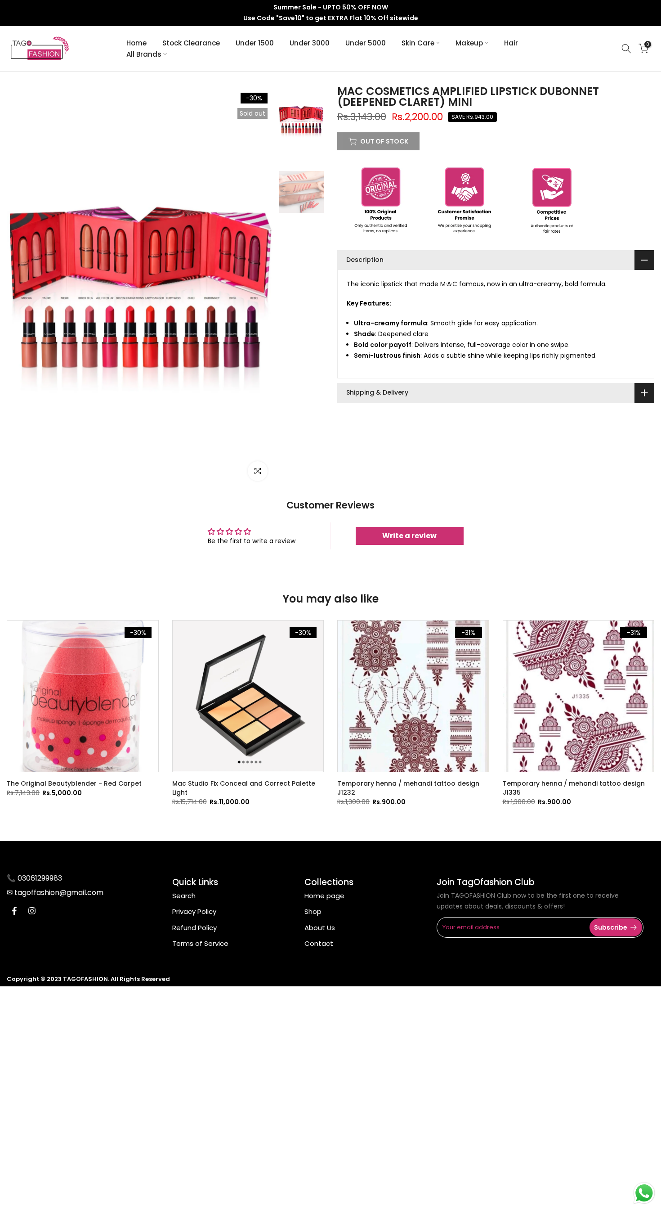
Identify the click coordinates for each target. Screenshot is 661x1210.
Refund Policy (194, 927)
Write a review (409, 536)
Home (136, 43)
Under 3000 (310, 43)
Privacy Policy (194, 911)
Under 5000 (365, 43)
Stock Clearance (191, 43)
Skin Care (418, 43)
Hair (511, 43)
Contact (318, 943)
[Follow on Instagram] (32, 910)
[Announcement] (330, 13)
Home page (324, 895)
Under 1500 (255, 43)
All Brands (143, 54)
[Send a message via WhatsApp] (644, 1193)
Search (184, 895)
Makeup (469, 43)
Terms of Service (200, 943)
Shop (313, 911)
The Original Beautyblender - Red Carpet (74, 783)
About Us (319, 927)
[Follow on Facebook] (14, 910)
